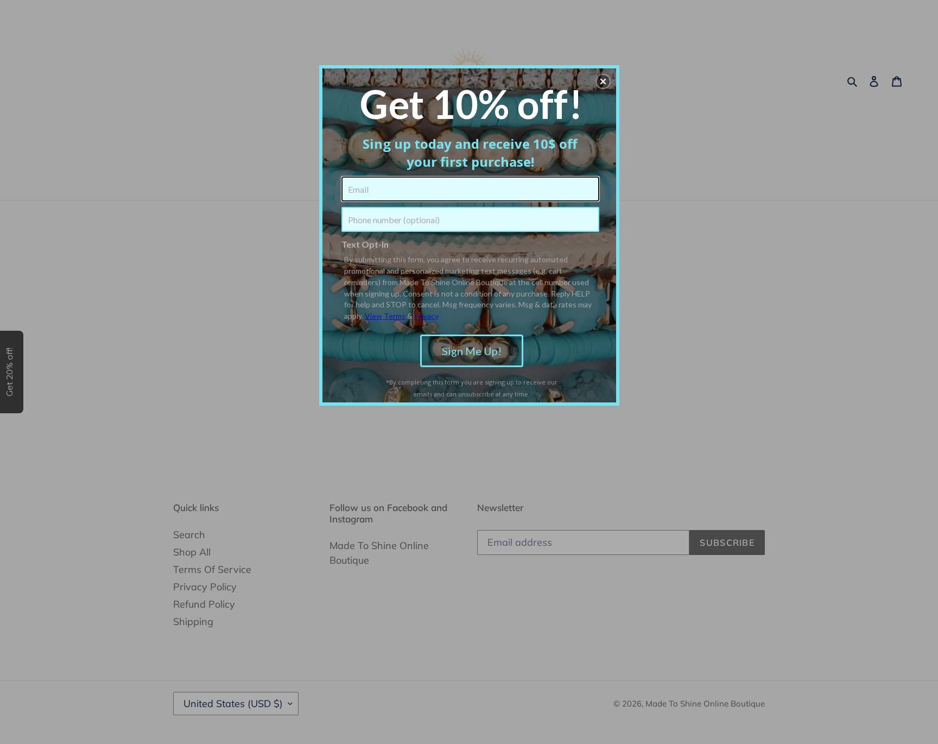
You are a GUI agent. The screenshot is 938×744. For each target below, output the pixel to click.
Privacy (426, 315)
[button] (603, 81)
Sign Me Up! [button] (472, 350)
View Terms (385, 315)
